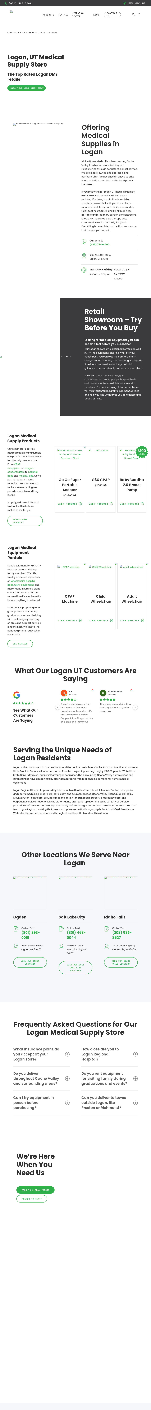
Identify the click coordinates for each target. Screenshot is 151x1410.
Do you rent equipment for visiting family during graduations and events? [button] (104, 1078)
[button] (26, 88)
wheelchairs (18, 581)
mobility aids (26, 475)
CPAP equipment (24, 585)
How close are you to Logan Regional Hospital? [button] (100, 1054)
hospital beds (128, 379)
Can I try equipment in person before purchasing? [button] (33, 1102)
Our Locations (25, 32)
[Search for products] (133, 14)
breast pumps (111, 379)
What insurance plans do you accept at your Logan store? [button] (36, 1054)
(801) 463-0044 (20, 3)
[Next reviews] (135, 707)
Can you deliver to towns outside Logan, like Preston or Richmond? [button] (103, 1102)
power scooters (99, 383)
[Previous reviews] (57, 707)
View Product (67, 503)
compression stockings (108, 364)
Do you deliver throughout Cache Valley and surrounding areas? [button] (36, 1078)
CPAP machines (105, 375)
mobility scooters (113, 360)
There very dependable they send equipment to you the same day (115, 707)
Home (10, 32)
